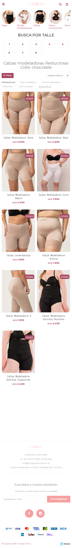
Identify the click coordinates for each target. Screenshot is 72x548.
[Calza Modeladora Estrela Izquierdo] (18, 351)
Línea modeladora (28, 82)
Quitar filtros (45, 86)
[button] (60, 4)
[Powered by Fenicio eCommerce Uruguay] (65, 543)
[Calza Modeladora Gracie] (53, 230)
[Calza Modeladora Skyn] (53, 113)
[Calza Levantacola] (18, 230)
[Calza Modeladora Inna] (18, 113)
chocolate (26, 86)
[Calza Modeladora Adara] (18, 170)
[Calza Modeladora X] (18, 291)
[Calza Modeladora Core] (53, 170)
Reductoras (7, 86)
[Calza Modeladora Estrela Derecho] (53, 291)
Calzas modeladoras (51, 82)
